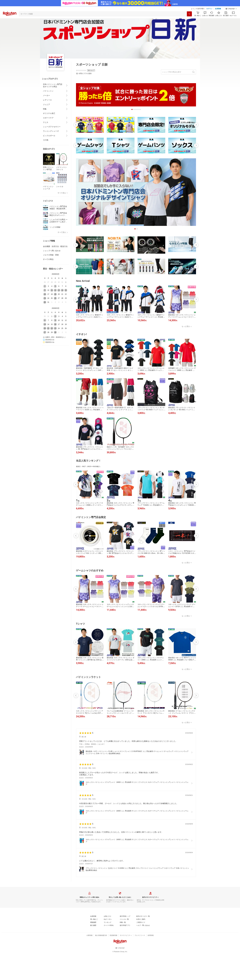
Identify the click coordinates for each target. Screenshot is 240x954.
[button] (231, 8)
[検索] (189, 13)
